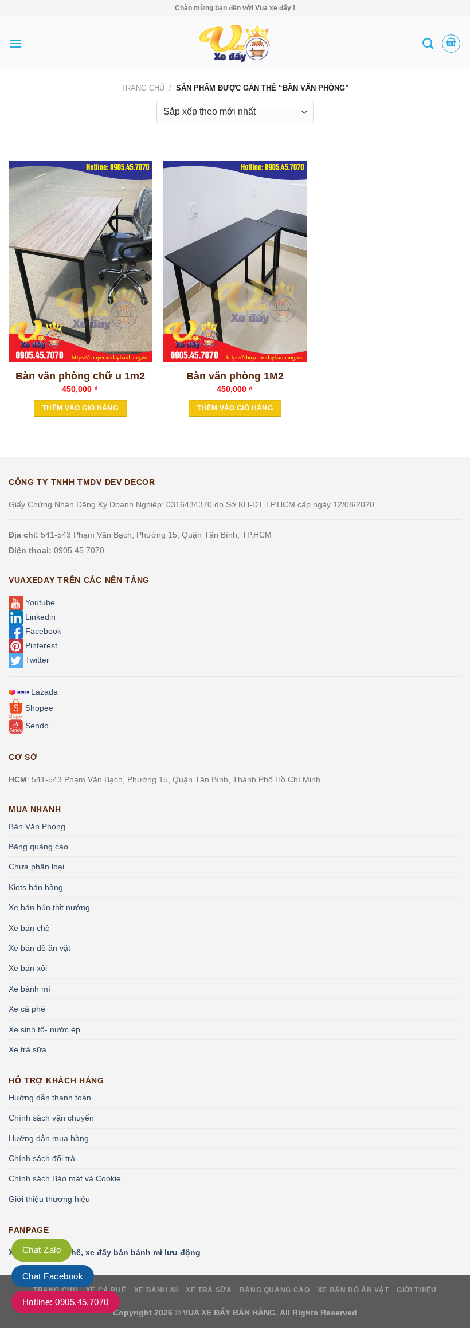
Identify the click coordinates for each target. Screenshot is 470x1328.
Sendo (36, 725)
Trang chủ (142, 88)
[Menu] (15, 43)
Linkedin (39, 616)
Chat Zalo (41, 1250)
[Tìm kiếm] (427, 43)
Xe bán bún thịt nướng (49, 907)
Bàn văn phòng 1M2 (235, 376)
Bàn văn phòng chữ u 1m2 (80, 376)
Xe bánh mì (29, 988)
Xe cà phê (27, 1008)
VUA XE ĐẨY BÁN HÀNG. (231, 1312)
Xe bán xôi (28, 968)
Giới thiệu (417, 1290)
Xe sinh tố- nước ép (44, 1029)
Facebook (42, 631)
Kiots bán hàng (36, 887)
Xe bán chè (29, 928)
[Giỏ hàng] (451, 43)
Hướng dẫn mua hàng (49, 1138)
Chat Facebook (52, 1276)
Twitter (36, 659)
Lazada (43, 691)
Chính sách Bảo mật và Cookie (65, 1178)
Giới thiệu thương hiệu (49, 1199)
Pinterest (40, 645)
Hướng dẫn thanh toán (50, 1097)
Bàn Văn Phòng (37, 826)
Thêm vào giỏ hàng (80, 408)
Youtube (39, 602)
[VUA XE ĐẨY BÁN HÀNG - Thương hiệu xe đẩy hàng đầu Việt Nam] (235, 43)
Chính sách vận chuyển (51, 1117)
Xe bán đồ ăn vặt (39, 948)
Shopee (38, 707)
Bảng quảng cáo (38, 846)
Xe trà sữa (27, 1049)
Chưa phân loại (36, 866)
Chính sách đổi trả (42, 1158)
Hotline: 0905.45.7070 (65, 1302)
